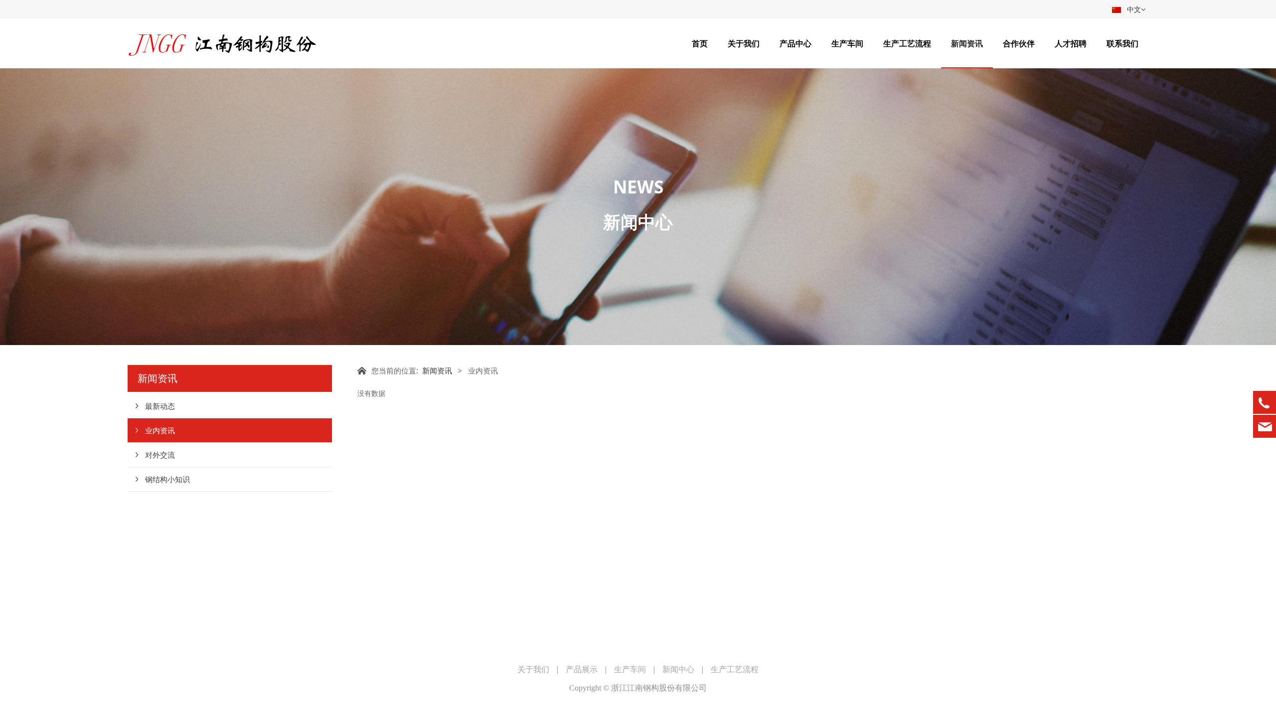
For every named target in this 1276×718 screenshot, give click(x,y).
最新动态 (160, 406)
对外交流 (160, 455)
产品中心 (795, 43)
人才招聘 (1071, 43)
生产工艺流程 (907, 43)
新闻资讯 (967, 43)
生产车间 (847, 43)
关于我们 (744, 43)
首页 (700, 43)
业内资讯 (160, 430)
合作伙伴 (1019, 43)
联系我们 (1122, 43)
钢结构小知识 (167, 479)
